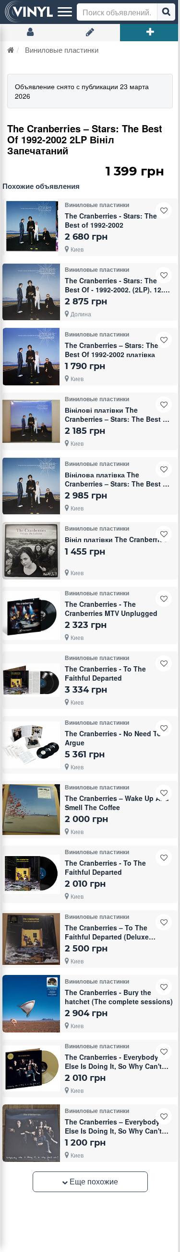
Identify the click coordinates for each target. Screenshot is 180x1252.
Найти (166, 12)
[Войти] (30, 32)
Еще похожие (93, 1181)
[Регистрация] (90, 32)
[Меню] (65, 12)
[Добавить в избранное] (164, 210)
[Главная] (10, 50)
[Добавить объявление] (150, 32)
